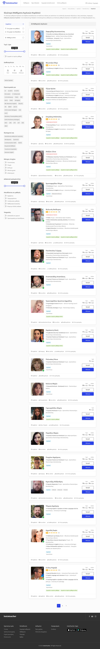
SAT (19, 122)
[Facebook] (89, 616)
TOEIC (11, 100)
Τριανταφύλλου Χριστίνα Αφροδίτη (59, 301)
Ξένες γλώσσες (71, 8)
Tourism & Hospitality (10, 149)
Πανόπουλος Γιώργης (53, 251)
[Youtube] (92, 617)
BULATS (21, 103)
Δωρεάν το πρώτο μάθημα (14, 56)
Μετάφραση (8, 139)
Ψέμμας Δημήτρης (52, 506)
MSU (6, 122)
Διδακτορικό (10, 173)
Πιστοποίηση (11, 162)
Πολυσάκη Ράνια (52, 359)
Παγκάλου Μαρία (52, 433)
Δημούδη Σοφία (51, 530)
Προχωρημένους (11, 198)
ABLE (6, 126)
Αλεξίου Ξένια (51, 152)
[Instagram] (95, 616)
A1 (5, 91)
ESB (23, 122)
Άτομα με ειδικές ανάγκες (14, 206)
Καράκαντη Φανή (52, 330)
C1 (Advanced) (16, 94)
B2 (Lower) (7, 94)
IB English (17, 100)
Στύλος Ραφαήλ (51, 568)
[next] (66, 605)
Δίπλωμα (9, 168)
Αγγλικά (78, 8)
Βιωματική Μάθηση (10, 146)
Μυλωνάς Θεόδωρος (53, 209)
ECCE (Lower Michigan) (11, 110)
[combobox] (15, 24)
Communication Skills (10, 142)
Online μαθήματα (61, 3)
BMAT (9, 107)
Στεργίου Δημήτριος (53, 457)
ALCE (6, 113)
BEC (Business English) (10, 103)
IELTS (6, 100)
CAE (20, 110)
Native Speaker (9, 80)
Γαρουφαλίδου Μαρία (54, 408)
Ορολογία (16, 139)
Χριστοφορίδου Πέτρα (54, 183)
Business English (9, 152)
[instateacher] (10, 1)
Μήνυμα (88, 41)
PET (21, 97)
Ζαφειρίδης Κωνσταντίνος (55, 32)
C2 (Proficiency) (9, 97)
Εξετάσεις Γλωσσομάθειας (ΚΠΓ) (13, 116)
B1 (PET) (16, 91)
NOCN (20, 142)
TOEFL (16, 97)
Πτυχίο (9, 165)
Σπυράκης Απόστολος (53, 117)
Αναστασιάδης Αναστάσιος (55, 277)
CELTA (15, 107)
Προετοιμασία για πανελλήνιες (15, 218)
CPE (15, 122)
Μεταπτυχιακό (11, 170)
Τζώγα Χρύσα (50, 89)
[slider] (5, 51)
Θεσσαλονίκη (85, 8)
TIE (5, 107)
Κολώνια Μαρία (51, 384)
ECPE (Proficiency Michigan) (12, 119)
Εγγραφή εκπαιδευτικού (48, 3)
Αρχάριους (10, 196)
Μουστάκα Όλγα (52, 63)
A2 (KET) (10, 91)
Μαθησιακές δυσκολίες (13, 203)
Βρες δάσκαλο (35, 3)
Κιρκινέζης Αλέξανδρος (54, 482)
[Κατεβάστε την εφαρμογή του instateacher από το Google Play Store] (82, 630)
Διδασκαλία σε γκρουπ (13, 215)
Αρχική (64, 8)
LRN (10, 122)
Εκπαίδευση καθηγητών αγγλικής (14, 136)
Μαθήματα (26, 3)
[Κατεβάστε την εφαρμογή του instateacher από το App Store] (71, 630)
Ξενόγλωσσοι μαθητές (13, 201)
